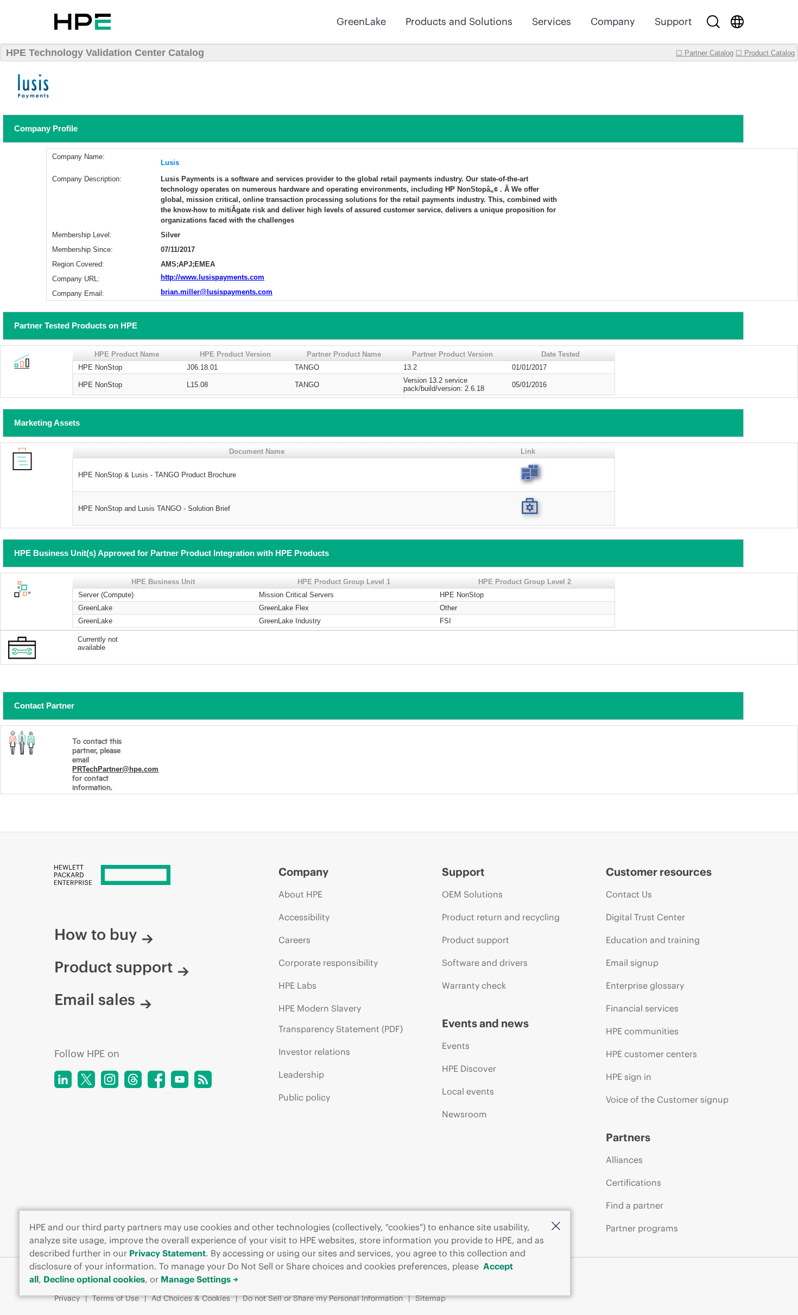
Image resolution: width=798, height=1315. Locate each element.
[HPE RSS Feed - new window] (203, 1079)
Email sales (94, 999)
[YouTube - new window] (179, 1079)
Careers (294, 939)
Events (456, 1045)
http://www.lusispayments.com (212, 277)
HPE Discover (469, 1068)
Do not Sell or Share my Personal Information (323, 1298)
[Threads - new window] (133, 1079)
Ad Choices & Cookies (190, 1298)
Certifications (633, 1182)
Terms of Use (115, 1298)
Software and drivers (485, 962)
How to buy (95, 934)
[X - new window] (86, 1079)
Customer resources (659, 871)
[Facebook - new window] (156, 1079)
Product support (113, 967)
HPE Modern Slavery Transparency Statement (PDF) (340, 1018)
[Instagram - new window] (109, 1079)
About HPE (300, 894)
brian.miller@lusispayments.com (217, 292)
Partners (628, 1137)
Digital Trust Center (645, 917)
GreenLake (361, 21)
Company (613, 21)
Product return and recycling (501, 917)
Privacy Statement (167, 1253)
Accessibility (304, 917)
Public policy (304, 1097)
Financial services (642, 1008)
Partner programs (642, 1228)
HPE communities (642, 1031)
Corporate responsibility (328, 962)
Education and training (653, 939)
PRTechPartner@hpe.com (115, 769)
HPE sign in (628, 1076)
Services (551, 21)
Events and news (485, 1023)
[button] (556, 1227)
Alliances (624, 1159)
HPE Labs (297, 985)
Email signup (632, 962)
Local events (468, 1091)
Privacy (67, 1298)
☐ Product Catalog (765, 53)
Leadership (301, 1074)
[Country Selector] (737, 21)
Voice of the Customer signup (667, 1099)
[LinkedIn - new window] (63, 1079)
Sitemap (430, 1298)
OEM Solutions (472, 894)
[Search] (713, 21)
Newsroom (464, 1114)
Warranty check (474, 985)
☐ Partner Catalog (704, 53)
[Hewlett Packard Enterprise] (82, 21)
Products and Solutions (459, 21)
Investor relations (314, 1051)
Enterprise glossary (645, 985)
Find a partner (634, 1205)
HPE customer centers (651, 1053)
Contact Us (629, 894)
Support (673, 21)
